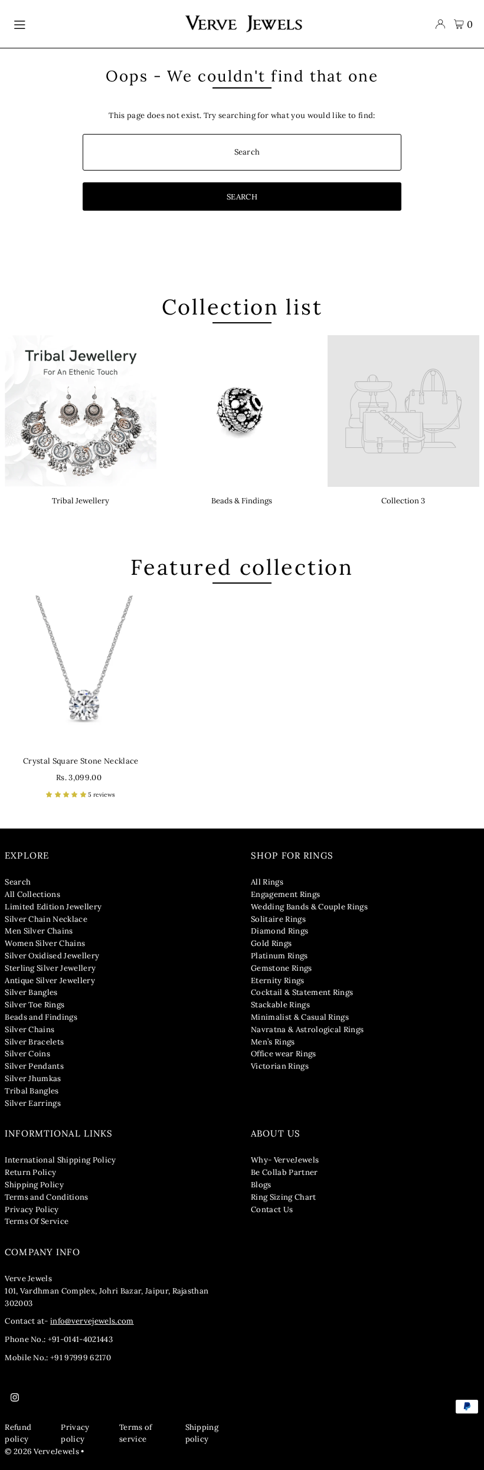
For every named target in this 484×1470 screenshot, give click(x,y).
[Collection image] (403, 411)
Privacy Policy (32, 1209)
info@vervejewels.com (92, 1321)
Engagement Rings (285, 894)
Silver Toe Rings (34, 1005)
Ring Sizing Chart (283, 1197)
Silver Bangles (31, 992)
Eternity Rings (278, 980)
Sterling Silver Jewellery (50, 968)
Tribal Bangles (32, 1091)
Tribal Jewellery (80, 501)
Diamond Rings (279, 931)
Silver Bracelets (34, 1042)
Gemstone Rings (281, 968)
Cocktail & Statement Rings (302, 992)
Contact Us (272, 1209)
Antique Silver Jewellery (50, 980)
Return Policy (30, 1172)
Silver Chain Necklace (46, 919)
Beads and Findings (41, 1017)
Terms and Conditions (47, 1197)
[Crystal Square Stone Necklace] (80, 671)
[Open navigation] (93, 24)
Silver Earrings (33, 1103)
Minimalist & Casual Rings (300, 1017)
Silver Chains (29, 1029)
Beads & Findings (241, 501)
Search (18, 882)
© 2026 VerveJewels (42, 1451)
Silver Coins (27, 1054)
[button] (67, 794)
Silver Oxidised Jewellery (52, 956)
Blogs (261, 1185)
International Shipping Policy (60, 1160)
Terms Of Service (36, 1221)
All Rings (267, 882)
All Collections (32, 894)
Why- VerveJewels (285, 1160)
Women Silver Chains (45, 943)
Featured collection (241, 567)
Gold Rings (271, 943)
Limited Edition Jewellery (53, 907)
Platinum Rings (279, 956)
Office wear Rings (283, 1054)
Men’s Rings (273, 1042)
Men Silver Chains (39, 931)
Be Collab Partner (284, 1172)
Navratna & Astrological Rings (307, 1029)
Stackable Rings (280, 1005)
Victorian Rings (280, 1066)
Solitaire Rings (278, 919)
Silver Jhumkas (33, 1078)
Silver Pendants (34, 1066)
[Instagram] (15, 1398)
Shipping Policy (34, 1185)
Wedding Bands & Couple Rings (309, 907)
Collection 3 (403, 501)
